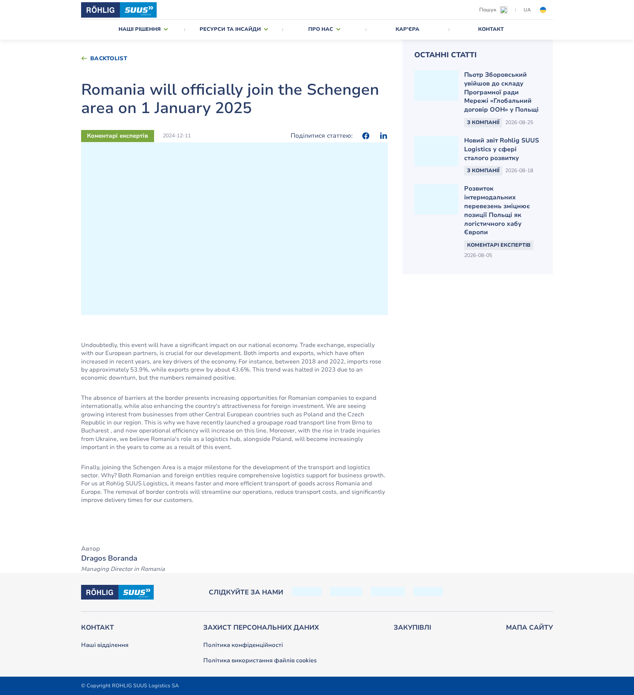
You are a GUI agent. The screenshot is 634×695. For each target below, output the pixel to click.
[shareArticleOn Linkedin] (383, 135)
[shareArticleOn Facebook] (365, 135)
